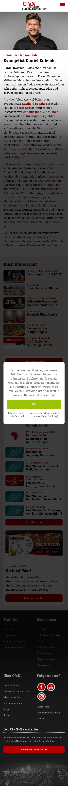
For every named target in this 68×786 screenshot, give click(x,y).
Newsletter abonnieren (34, 749)
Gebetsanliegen (34, 362)
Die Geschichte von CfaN (16, 691)
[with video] (21, 280)
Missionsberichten (13, 703)
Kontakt (7, 715)
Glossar (41, 718)
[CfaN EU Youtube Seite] (51, 687)
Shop (6, 709)
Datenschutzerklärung (48, 712)
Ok (34, 404)
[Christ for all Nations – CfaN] (34, 6)
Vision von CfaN (11, 697)
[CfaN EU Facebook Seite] (41, 687)
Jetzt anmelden (34, 598)
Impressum (43, 706)
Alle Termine (34, 522)
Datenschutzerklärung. (39, 395)
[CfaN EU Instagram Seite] (41, 696)
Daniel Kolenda (11, 685)
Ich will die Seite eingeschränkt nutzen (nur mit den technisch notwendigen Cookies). (34, 414)
